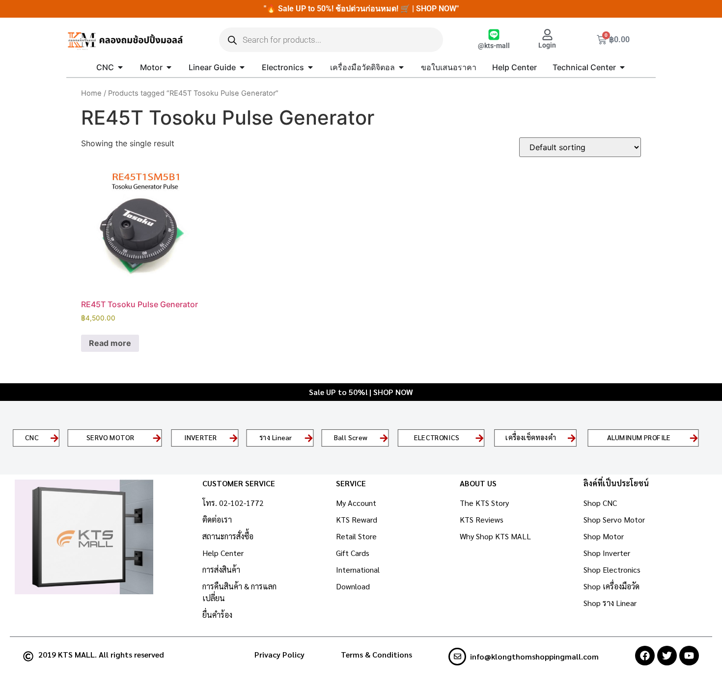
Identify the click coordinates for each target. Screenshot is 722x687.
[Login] (547, 34)
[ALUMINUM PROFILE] (694, 437)
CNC (31, 437)
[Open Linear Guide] (242, 67)
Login (547, 45)
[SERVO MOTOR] (156, 437)
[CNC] (54, 437)
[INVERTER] (233, 437)
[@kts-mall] (494, 34)
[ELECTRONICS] (479, 437)
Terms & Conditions (376, 654)
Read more (110, 343)
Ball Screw (350, 437)
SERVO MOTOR (110, 437)
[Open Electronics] (310, 67)
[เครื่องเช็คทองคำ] (571, 437)
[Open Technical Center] (622, 67)
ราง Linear (275, 437)
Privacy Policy (279, 654)
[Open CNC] (120, 67)
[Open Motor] (169, 67)
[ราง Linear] (308, 437)
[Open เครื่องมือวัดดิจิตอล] (401, 67)
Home (91, 93)
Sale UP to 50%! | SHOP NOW (361, 392)
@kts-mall (494, 46)
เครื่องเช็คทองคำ (530, 437)
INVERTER (200, 437)
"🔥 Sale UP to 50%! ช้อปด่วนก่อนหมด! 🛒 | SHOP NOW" (361, 8)
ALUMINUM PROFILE (639, 437)
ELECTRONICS (436, 437)
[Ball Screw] (383, 437)
